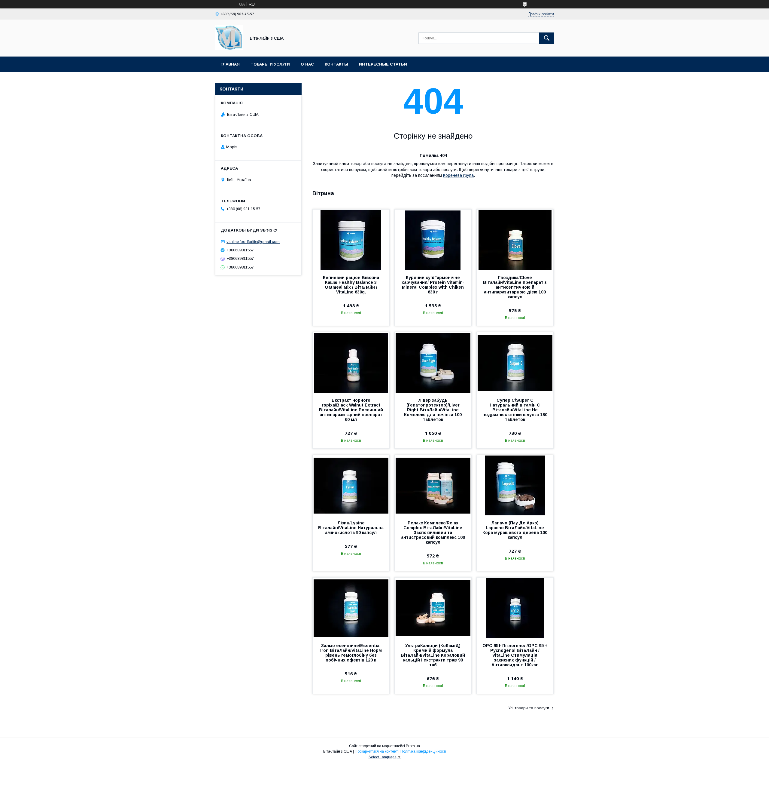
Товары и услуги (270, 64)
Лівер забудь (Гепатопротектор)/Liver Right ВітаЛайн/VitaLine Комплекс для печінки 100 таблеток (433, 410)
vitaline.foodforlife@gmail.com (253, 241)
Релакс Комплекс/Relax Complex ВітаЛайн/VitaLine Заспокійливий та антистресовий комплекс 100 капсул (433, 532)
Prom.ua (413, 746)
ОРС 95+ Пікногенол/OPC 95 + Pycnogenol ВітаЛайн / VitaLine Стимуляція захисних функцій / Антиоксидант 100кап (515, 655)
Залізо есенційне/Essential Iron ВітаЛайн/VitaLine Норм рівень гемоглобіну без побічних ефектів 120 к (351, 652)
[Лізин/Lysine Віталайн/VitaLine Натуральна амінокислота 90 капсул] (351, 485)
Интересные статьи (383, 64)
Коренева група (458, 175)
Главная (230, 64)
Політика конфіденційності (423, 751)
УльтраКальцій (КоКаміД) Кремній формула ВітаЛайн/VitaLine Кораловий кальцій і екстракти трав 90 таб (433, 655)
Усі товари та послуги (528, 708)
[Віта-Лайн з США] (229, 48)
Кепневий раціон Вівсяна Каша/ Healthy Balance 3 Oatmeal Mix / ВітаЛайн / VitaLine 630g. (351, 284)
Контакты (336, 64)
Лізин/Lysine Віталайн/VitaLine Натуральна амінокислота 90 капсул (351, 527)
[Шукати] (546, 38)
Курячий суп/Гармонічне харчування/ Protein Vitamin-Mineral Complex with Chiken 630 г (433, 284)
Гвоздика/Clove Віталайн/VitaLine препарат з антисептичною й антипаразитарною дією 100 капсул (515, 287)
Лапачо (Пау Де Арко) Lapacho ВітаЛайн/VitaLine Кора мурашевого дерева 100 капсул (514, 530)
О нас (307, 64)
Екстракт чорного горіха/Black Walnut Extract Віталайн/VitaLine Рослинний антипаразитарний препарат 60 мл (351, 410)
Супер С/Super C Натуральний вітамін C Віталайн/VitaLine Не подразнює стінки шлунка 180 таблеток (514, 410)
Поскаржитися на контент (376, 751)
